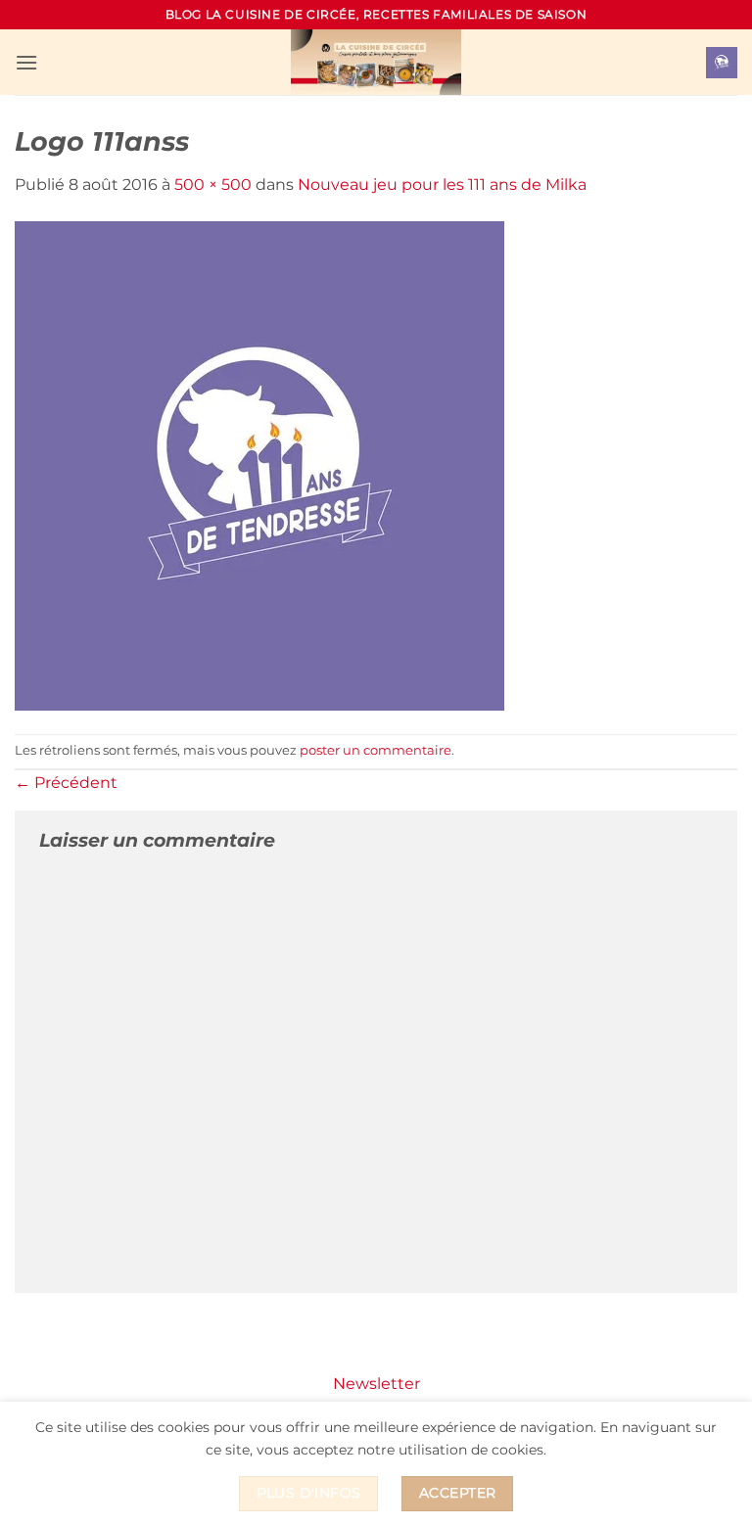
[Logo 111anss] (259, 464)
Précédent (66, 782)
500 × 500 (213, 184)
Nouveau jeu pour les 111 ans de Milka (442, 184)
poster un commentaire (375, 750)
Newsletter (376, 1383)
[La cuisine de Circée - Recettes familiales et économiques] (376, 62)
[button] (26, 62)
